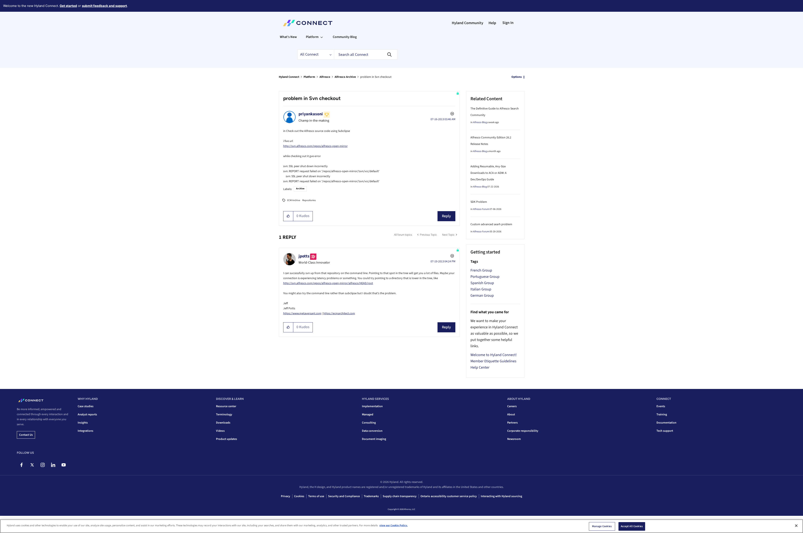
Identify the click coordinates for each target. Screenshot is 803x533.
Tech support (664, 431)
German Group (482, 295)
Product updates (226, 439)
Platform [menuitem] (312, 37)
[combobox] (365, 54)
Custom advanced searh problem (491, 224)
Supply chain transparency (400, 496)
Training (661, 414)
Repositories (309, 200)
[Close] (796, 525)
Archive (300, 188)
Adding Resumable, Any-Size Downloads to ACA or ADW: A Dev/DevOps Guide (488, 173)
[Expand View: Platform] (322, 37)
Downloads (223, 423)
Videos (220, 431)
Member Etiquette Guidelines (493, 361)
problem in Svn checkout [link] (376, 77)
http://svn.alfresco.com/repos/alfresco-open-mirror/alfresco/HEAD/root (328, 283)
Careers (512, 406)
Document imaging (374, 439)
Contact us (26, 435)
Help (492, 23)
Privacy (285, 496)
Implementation (372, 406)
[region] (401, 526)
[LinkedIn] (53, 465)
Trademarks (371, 496)
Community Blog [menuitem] (345, 37)
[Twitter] (32, 465)
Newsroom (514, 439)
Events (660, 406)
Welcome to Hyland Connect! (493, 355)
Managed (367, 414)
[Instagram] (42, 465)
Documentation (666, 423)
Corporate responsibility (522, 431)
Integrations (85, 431)
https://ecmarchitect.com (339, 313)
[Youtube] (63, 465)
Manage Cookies (602, 526)
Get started (68, 6)
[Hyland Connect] (307, 23)
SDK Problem (478, 202)
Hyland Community (467, 23)
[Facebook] (21, 465)
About (511, 414)
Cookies (299, 496)
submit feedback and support (104, 6)
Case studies (85, 406)
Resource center (226, 406)
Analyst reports (87, 414)
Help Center (479, 367)
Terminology (224, 414)
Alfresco (325, 77)
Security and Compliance (344, 496)
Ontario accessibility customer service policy (448, 496)
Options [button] (516, 77)
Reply (446, 216)
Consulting (369, 423)
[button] (288, 216)
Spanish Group (482, 283)
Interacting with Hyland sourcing (501, 496)
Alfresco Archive (345, 77)
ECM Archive (293, 200)
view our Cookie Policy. (393, 525)
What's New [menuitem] (288, 37)
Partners (512, 423)
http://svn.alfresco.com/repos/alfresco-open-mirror (315, 146)
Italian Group (480, 289)
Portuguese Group (484, 276)
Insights (83, 423)
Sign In (508, 22)
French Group (481, 270)
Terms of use (316, 496)
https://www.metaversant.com (302, 313)
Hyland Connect (289, 77)
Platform (309, 77)
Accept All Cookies (632, 526)
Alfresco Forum (481, 209)
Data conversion (372, 431)
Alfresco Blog (480, 122)
